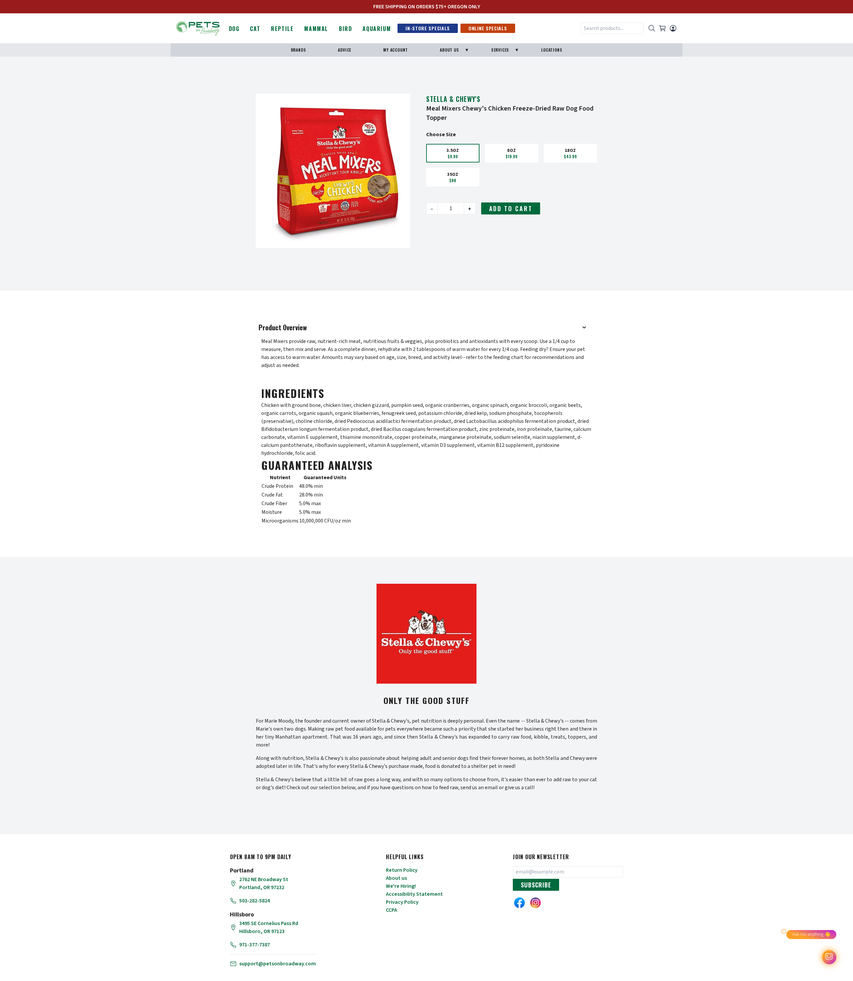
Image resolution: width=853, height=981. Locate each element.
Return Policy (402, 870)
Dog (234, 29)
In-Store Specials (428, 28)
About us (396, 878)
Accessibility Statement (414, 894)
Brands (298, 50)
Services (500, 50)
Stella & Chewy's (453, 99)
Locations (551, 50)
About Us (449, 50)
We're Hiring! (401, 886)
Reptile (282, 29)
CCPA (391, 910)
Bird (345, 29)
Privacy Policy (402, 902)
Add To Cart (510, 208)
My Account (395, 50)
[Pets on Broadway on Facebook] (519, 902)
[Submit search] (652, 28)
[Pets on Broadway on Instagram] (535, 902)
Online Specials (487, 28)
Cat (255, 29)
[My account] (673, 28)
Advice (344, 50)
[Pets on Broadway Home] (198, 28)
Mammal (316, 29)
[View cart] (662, 28)
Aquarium (377, 29)
